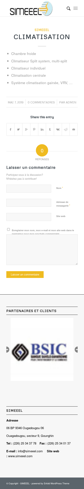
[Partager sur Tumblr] (50, 129)
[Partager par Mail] (73, 129)
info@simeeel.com (30, 451)
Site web (60, 216)
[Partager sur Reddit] (66, 129)
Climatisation (42, 36)
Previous (6, 349)
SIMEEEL (42, 30)
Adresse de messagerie (63, 203)
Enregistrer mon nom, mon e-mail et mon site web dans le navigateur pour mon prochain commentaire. (43, 232)
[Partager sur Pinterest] (34, 129)
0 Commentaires (41, 102)
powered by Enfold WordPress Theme (50, 483)
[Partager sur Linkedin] (42, 129)
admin (71, 102)
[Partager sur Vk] (58, 129)
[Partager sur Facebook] (10, 129)
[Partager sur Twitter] (18, 129)
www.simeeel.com (20, 456)
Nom (59, 188)
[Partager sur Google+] (26, 129)
